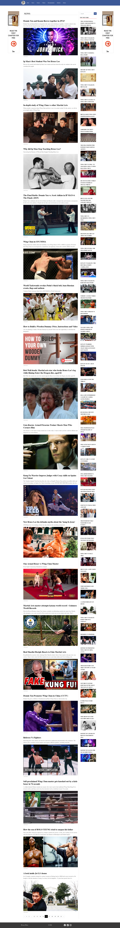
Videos (44, 2)
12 (34, 916)
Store (28, 2)
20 (58, 916)
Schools (58, 2)
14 (40, 916)
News (33, 2)
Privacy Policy (24, 925)
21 (61, 916)
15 (43, 916)
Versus (38, 2)
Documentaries (51, 2)
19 (55, 916)
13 (37, 916)
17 (49, 916)
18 (52, 916)
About (64, 2)
